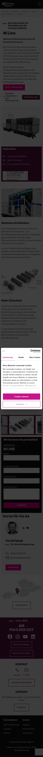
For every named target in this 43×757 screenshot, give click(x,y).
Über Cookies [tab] (34, 357)
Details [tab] (21, 357)
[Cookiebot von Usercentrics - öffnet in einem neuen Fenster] (30, 350)
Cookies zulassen (21, 397)
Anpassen (20, 404)
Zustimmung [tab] (8, 357)
